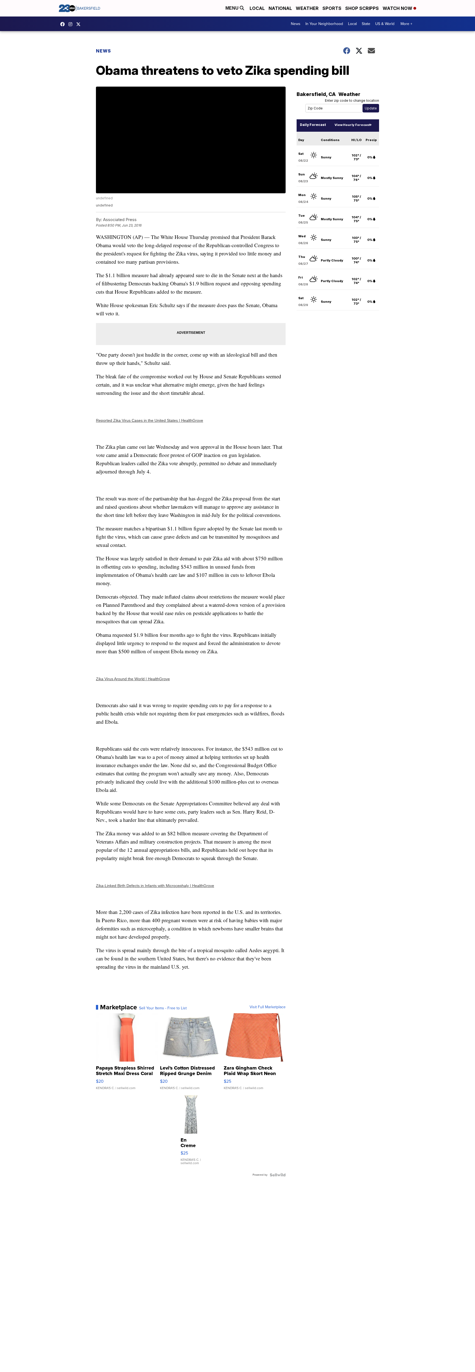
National (280, 8)
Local (257, 8)
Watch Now (398, 8)
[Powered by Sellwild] (278, 1175)
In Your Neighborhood (324, 24)
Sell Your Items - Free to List (163, 1008)
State (366, 24)
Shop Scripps (362, 8)
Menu (232, 8)
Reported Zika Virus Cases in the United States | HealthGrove (149, 420)
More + (406, 24)
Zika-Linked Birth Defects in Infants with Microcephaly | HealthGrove (155, 885)
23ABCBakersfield (63, 24)
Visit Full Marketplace (268, 1007)
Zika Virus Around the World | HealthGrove (133, 679)
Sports (331, 8)
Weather (307, 8)
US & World (384, 24)
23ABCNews (71, 24)
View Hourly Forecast (352, 125)
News (295, 24)
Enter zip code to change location (352, 100)
